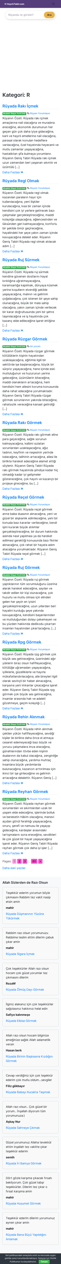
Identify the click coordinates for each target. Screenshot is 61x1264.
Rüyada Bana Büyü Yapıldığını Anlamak (26, 1237)
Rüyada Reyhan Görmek (25, 791)
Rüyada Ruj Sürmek (21, 259)
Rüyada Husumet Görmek (23, 1203)
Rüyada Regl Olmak (20, 180)
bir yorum (35, 346)
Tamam (44, 1261)
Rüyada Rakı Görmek (22, 422)
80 (34, 861)
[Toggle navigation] (53, 4)
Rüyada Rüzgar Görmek (24, 339)
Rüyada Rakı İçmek (20, 106)
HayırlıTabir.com (15, 4)
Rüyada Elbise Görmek (21, 1021)
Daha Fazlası (11, 172)
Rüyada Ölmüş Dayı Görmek (25, 989)
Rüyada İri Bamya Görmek (23, 1163)
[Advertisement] (30, 57)
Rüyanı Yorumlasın (40, 113)
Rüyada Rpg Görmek (21, 642)
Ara (49, 14)
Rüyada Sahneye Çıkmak (23, 1127)
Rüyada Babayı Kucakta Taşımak (28, 1092)
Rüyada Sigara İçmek (20, 954)
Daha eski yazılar (14, 868)
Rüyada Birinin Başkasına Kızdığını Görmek (29, 1059)
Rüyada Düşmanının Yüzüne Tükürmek (25, 916)
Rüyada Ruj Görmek (21, 567)
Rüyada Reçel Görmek (23, 497)
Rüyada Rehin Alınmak (23, 716)
